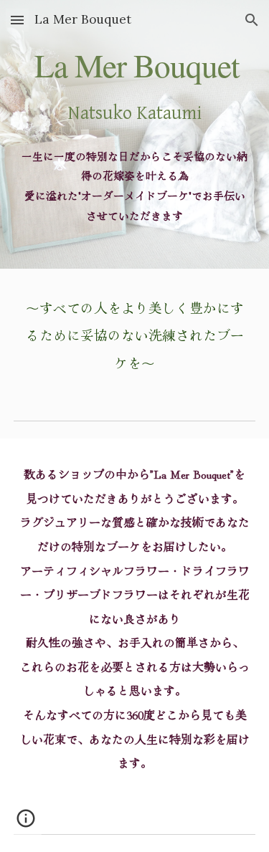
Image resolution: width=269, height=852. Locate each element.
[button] (17, 19)
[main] (135, 134)
